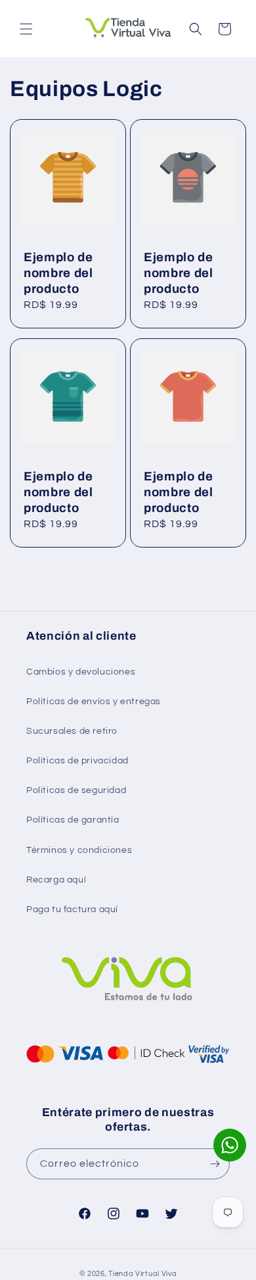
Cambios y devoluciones (80, 672)
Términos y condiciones (79, 850)
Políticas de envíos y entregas (93, 701)
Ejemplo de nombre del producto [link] (58, 273)
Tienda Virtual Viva (142, 1273)
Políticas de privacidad (77, 760)
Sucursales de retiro (71, 731)
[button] (26, 28)
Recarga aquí (56, 879)
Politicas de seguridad (76, 790)
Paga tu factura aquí (72, 909)
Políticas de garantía (72, 820)
